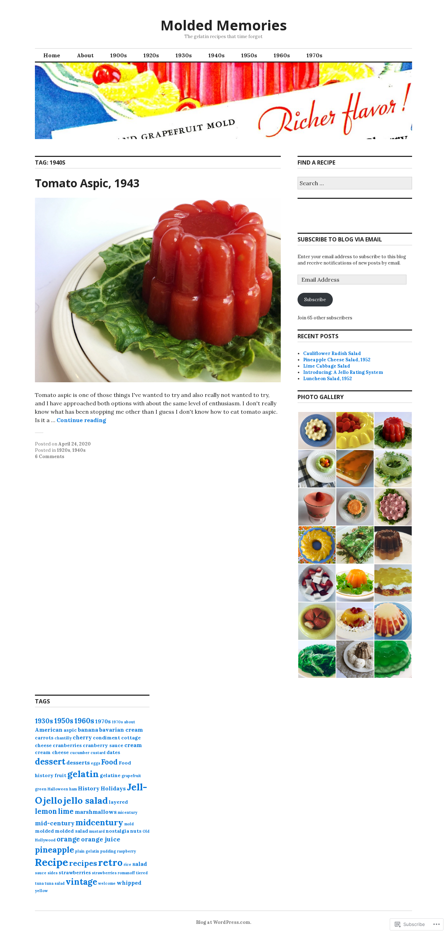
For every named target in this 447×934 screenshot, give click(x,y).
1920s (151, 55)
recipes (83, 863)
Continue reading (81, 420)
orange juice (100, 839)
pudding (108, 851)
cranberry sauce (103, 745)
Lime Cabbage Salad (326, 366)
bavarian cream (121, 729)
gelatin (83, 774)
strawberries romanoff (113, 872)
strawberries (75, 872)
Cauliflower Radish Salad (332, 353)
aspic (70, 730)
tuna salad (55, 883)
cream (133, 744)
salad (139, 863)
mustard (97, 831)
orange (68, 839)
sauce (40, 872)
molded (44, 831)
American (49, 729)
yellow (41, 890)
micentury (127, 812)
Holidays (113, 788)
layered (118, 802)
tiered (142, 872)
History (89, 788)
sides (52, 872)
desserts (78, 762)
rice (127, 864)
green (40, 789)
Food (109, 762)
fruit (60, 775)
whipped (129, 882)
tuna (39, 883)
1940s (216, 55)
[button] (317, 430)
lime (66, 811)
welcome (107, 883)
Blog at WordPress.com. (223, 922)
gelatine (110, 775)
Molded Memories (223, 25)
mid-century (54, 823)
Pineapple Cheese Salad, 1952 (337, 360)
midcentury (99, 822)
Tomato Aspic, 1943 (87, 182)
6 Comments (49, 456)
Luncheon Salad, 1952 (327, 379)
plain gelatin (87, 851)
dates (113, 752)
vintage (81, 881)
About (85, 55)
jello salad (86, 800)
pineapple (54, 849)
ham (73, 789)
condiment (106, 737)
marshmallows (96, 811)
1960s (282, 55)
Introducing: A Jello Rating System (343, 372)
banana (88, 729)
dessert (50, 761)
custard (97, 752)
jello (53, 800)
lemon (46, 811)
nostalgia (117, 831)
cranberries (67, 745)
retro (110, 862)
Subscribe (315, 300)
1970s (314, 55)
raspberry (126, 851)
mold (129, 823)
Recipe (51, 862)
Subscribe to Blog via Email (340, 239)
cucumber (79, 752)
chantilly (63, 738)
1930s (184, 55)
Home (51, 55)
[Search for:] (355, 184)
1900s (118, 55)
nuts (135, 831)
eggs (95, 763)
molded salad (71, 831)
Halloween (57, 789)
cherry (82, 737)
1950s (249, 55)
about (129, 721)
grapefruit (131, 775)
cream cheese (52, 752)
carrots (44, 737)
